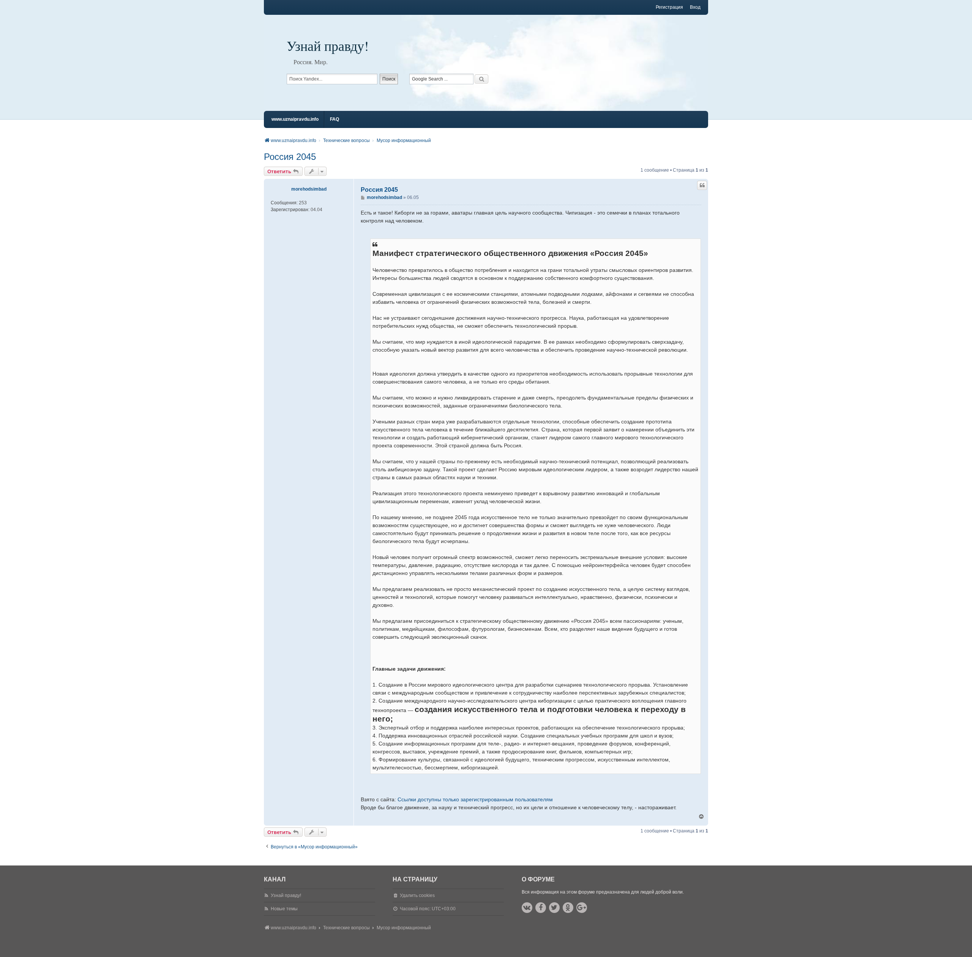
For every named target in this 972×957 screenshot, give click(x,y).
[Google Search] (481, 79)
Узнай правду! (328, 45)
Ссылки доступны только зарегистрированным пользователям (475, 799)
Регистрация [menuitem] (669, 7)
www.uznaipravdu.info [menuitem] (295, 119)
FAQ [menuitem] (334, 119)
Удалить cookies (417, 895)
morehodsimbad (309, 189)
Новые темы (284, 908)
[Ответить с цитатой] (702, 185)
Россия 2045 (290, 157)
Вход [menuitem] (695, 7)
